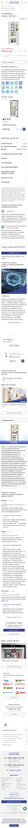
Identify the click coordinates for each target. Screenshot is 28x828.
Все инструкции (9, 62)
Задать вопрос (14, 630)
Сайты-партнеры (21, 788)
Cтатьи (3, 788)
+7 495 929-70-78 (14, 758)
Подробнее (14, 697)
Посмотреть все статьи (14, 413)
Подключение (5, 779)
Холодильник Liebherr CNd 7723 (9, 535)
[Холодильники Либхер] (14, 2)
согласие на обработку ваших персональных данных (14, 820)
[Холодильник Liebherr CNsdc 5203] (14, 108)
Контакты (19, 786)
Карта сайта (14, 810)
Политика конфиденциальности (14, 805)
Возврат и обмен (21, 784)
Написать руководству (14, 801)
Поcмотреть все (14, 634)
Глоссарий (19, 778)
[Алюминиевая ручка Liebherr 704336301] (6, 346)
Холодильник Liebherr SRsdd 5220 (10, 595)
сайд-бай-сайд (11, 570)
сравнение (5, 527)
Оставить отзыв (14, 253)
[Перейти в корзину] (26, 2)
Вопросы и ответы (19, 780)
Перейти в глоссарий (14, 322)
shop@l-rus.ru (14, 794)
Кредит (3, 781)
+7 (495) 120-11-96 (14, 709)
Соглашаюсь (14, 825)
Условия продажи (14, 807)
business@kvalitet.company (14, 798)
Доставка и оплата (6, 778)
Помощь (19, 783)
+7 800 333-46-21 (14, 765)
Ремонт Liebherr (5, 786)
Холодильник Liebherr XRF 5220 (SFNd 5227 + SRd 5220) (13, 505)
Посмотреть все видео (14, 666)
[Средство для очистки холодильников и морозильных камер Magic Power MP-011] (6, 354)
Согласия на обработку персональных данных (15, 823)
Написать (14, 714)
